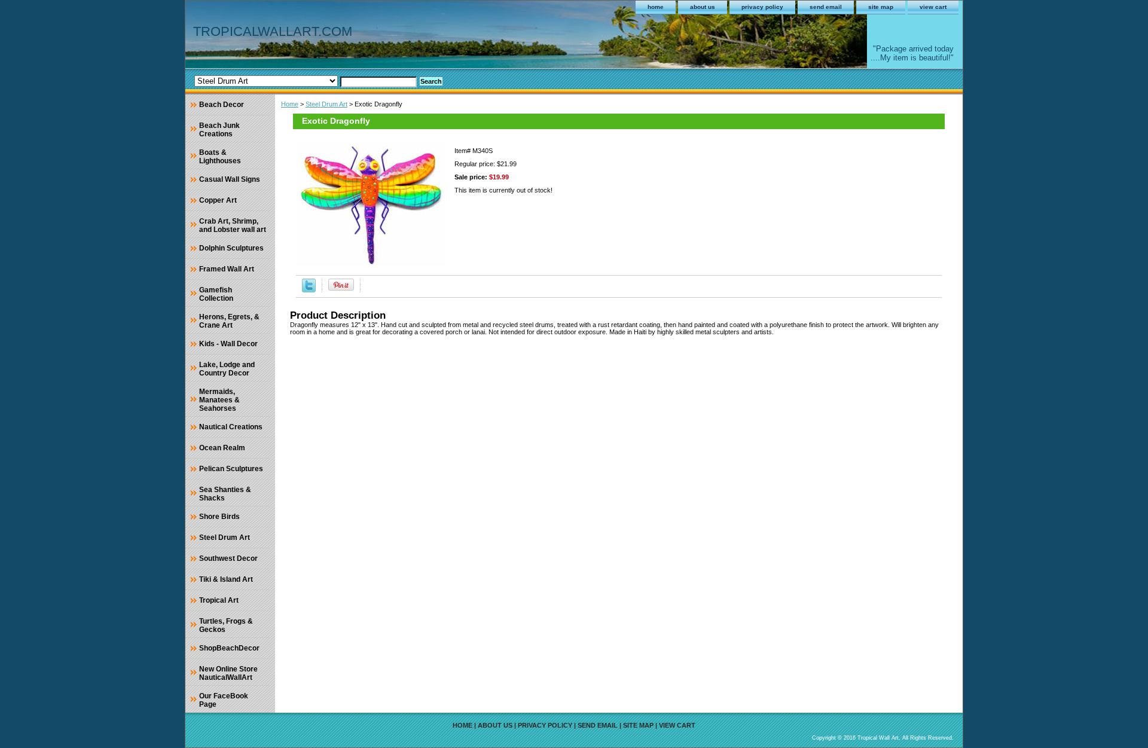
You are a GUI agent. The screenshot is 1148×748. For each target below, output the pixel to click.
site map (880, 7)
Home (289, 104)
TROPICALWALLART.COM (272, 31)
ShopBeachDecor (229, 648)
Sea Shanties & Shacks (225, 494)
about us (702, 7)
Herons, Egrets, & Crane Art (229, 321)
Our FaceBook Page (223, 700)
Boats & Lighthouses (220, 156)
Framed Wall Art (226, 269)
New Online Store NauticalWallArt (228, 673)
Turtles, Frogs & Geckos (226, 625)
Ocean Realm (222, 448)
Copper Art (218, 200)
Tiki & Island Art (226, 579)
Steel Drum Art (326, 104)
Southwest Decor (228, 558)
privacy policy (762, 7)
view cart (933, 7)
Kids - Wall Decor (228, 344)
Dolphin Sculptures (231, 248)
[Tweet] (309, 290)
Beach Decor (221, 104)
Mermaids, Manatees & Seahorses (219, 400)
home (656, 7)
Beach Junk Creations (219, 129)
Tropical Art (219, 600)
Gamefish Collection (216, 294)
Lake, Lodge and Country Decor (227, 369)
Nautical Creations (230, 427)
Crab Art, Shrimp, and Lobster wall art (232, 225)
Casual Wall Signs (229, 179)
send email (826, 7)
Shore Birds (219, 516)
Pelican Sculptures (231, 469)
